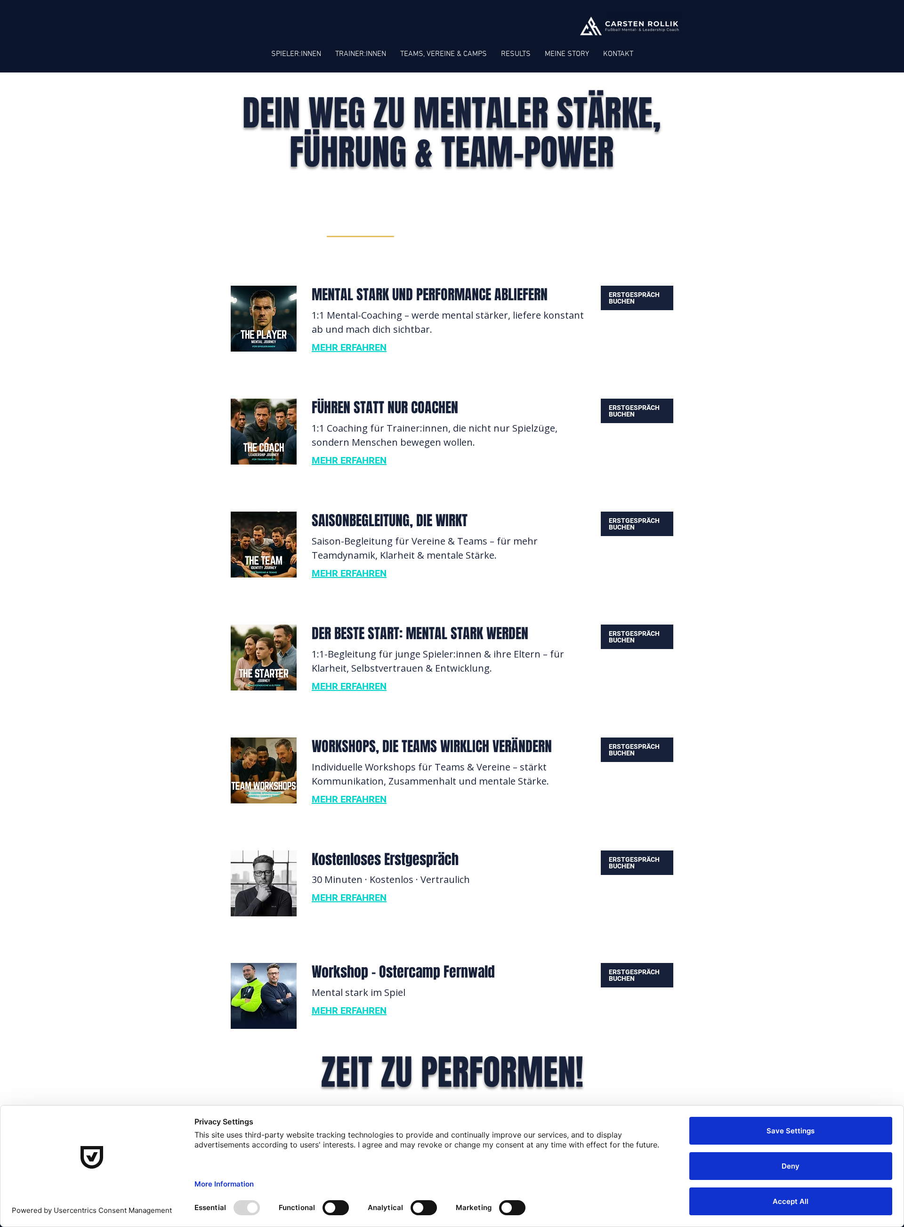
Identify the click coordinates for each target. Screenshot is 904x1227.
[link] (360, 225)
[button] (637, 298)
